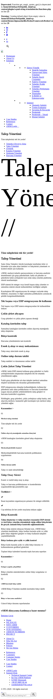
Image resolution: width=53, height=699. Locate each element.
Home (8, 620)
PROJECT (10, 634)
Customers (10, 655)
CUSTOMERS (12, 627)
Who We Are (11, 641)
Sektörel (30, 103)
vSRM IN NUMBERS (15, 632)
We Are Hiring (12, 648)
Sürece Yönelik (33, 68)
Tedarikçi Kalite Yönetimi (38, 85)
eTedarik (9, 148)
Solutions (10, 61)
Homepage (10, 56)
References (10, 121)
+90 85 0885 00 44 (19, 682)
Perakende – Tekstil (40, 114)
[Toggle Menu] (2, 52)
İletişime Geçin (7, 616)
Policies (9, 645)
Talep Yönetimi (12, 146)
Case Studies (11, 119)
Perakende (36, 112)
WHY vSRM (11, 625)
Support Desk (11, 673)
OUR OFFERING (13, 629)
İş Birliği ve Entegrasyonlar (38, 97)
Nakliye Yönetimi (39, 82)
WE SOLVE (11, 622)
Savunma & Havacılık (41, 110)
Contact (9, 124)
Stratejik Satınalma (39, 70)
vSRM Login (11, 126)
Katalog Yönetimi (13, 151)
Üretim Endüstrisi (39, 107)
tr (6, 39)
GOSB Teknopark (18, 680)
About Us (10, 58)
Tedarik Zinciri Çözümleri (38, 78)
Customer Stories (13, 657)
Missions (9, 643)
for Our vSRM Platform (21, 677)
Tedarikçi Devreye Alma (16, 144)
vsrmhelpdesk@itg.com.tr (21, 685)
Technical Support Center (21, 675)
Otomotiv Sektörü (39, 105)
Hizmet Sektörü (38, 117)
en (7, 41)
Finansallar (36, 93)
